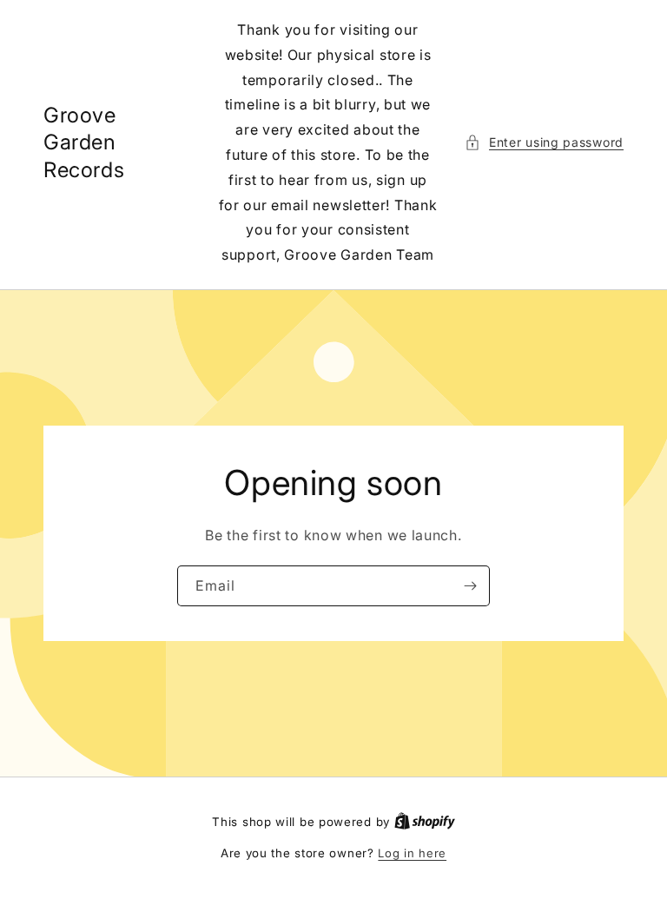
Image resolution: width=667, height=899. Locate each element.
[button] (544, 142)
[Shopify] (424, 822)
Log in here (412, 853)
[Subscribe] (470, 585)
